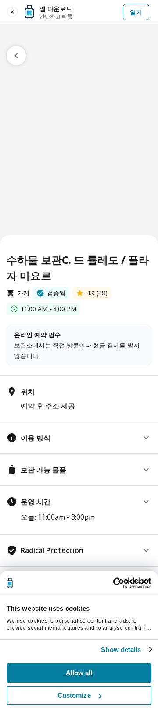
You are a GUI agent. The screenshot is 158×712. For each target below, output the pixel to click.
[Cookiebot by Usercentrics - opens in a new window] (114, 583)
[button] (79, 437)
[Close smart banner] (12, 12)
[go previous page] (16, 55)
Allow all (79, 673)
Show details (121, 649)
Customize (74, 695)
